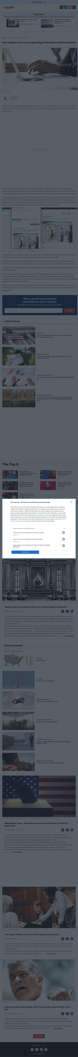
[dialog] (39, 528)
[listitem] (39, 528)
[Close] (72, 502)
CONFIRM (25, 552)
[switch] (62, 532)
